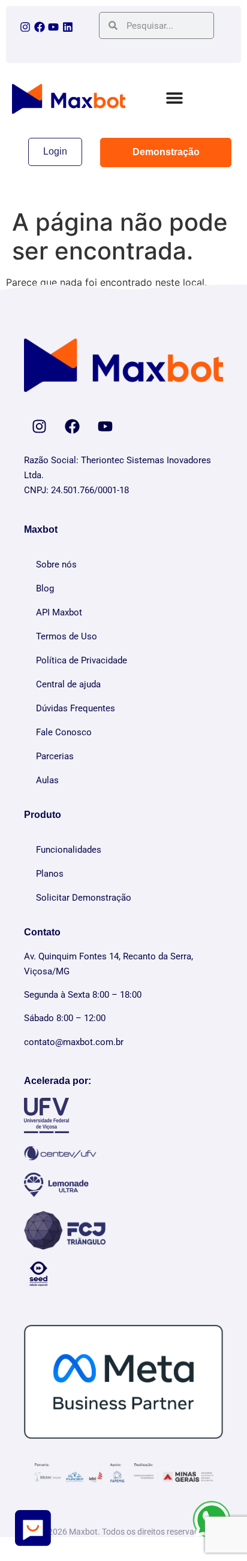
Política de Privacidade (81, 660)
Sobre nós (56, 564)
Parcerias (55, 756)
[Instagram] (25, 27)
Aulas (47, 780)
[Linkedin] (68, 27)
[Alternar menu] (174, 98)
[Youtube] (53, 27)
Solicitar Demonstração (83, 897)
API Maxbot (59, 612)
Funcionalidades (68, 849)
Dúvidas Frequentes (75, 708)
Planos (50, 873)
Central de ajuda (68, 684)
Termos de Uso (66, 636)
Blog (45, 588)
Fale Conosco (64, 732)
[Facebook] (39, 27)
